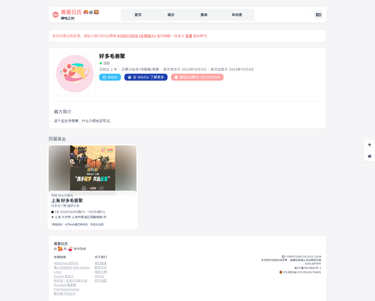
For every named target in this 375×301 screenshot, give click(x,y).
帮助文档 (101, 272)
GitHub (99, 276)
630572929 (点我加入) (136, 36)
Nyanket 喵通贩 (65, 285)
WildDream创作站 (66, 263)
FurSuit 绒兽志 (64, 276)
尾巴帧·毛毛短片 (65, 293)
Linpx (58, 272)
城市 (171, 15)
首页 (138, 15)
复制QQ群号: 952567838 (200, 77)
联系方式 (101, 267)
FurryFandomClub (66, 289)
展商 (204, 15)
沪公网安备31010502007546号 (302, 272)
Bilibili (112, 77)
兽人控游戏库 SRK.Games (71, 267)
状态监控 (101, 280)
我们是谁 (101, 263)
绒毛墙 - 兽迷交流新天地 (70, 280)
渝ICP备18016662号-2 (307, 267)
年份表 (237, 15)
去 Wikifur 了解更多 (148, 77)
